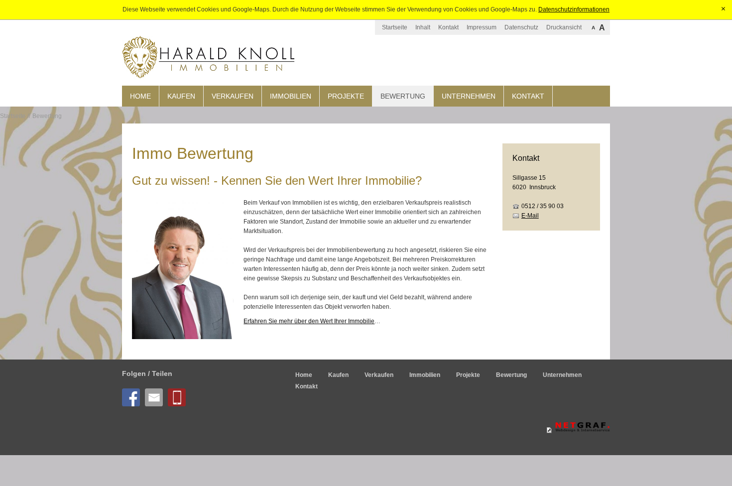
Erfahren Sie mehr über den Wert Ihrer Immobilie (309, 321)
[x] (724, 9)
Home (140, 96)
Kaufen (181, 96)
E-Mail (530, 215)
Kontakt (448, 27)
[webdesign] (578, 430)
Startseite (394, 27)
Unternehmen (468, 96)
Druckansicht (564, 27)
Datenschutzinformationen (574, 9)
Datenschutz (521, 27)
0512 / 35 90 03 (542, 206)
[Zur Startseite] (209, 58)
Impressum (481, 27)
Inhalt (422, 27)
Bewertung (402, 96)
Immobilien (290, 96)
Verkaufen (232, 96)
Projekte (346, 96)
